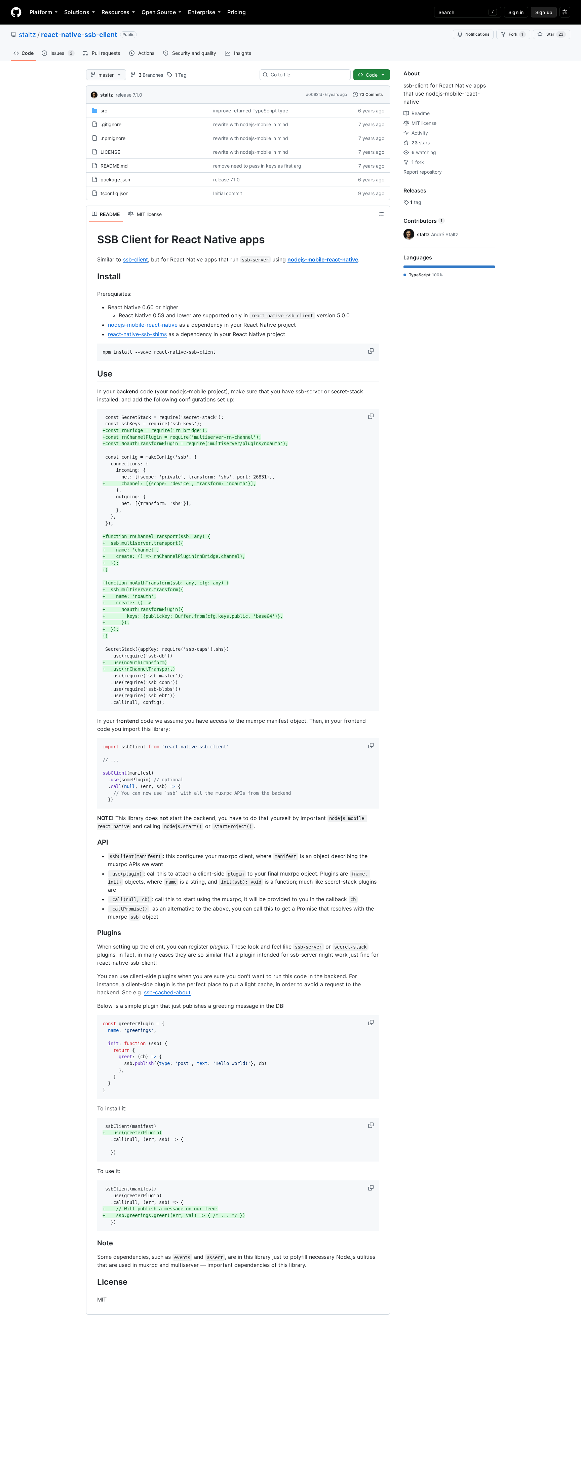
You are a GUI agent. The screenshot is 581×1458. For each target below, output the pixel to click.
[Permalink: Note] (92, 1243)
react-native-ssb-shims (137, 334)
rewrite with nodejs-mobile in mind (250, 124)
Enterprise (201, 12)
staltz (27, 35)
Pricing (236, 12)
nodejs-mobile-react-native (322, 259)
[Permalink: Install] (92, 276)
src (104, 110)
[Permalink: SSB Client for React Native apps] (92, 239)
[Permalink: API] (92, 842)
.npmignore (113, 138)
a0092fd (314, 94)
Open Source (159, 12)
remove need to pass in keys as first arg (257, 166)
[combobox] (308, 75)
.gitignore (111, 124)
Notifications (477, 34)
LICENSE (110, 152)
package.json (115, 179)
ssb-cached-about (167, 992)
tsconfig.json (114, 193)
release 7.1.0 (129, 95)
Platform (41, 12)
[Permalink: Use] (92, 374)
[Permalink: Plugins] (92, 932)
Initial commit (227, 193)
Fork (516, 34)
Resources (115, 12)
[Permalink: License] (92, 1282)
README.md (114, 166)
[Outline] (381, 214)
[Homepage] (16, 12)
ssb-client (135, 259)
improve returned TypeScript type (250, 110)
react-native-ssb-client (79, 35)
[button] (371, 351)
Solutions (76, 12)
